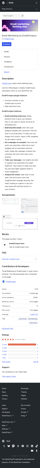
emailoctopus (33, 323)
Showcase (24, 388)
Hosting (4, 395)
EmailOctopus (9, 39)
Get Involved (25, 405)
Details (6, 52)
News (4, 392)
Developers (6, 412)
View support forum (9, 376)
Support (7, 72)
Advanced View (7, 328)
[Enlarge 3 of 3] (35, 217)
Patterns (24, 399)
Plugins (23, 395)
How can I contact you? (10, 259)
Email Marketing (32, 319)
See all (35, 362)
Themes (24, 392)
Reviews (7, 57)
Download (6, 44)
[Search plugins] (22, 16)
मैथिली (8, 441)
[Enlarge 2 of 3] (35, 201)
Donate (24, 412)
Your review (6, 362)
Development (8, 67)
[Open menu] (37, 3)
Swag (24, 416)
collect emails (23, 319)
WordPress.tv (7, 416)
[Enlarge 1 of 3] (17, 201)
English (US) (34, 314)
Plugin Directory (7, 9)
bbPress (6, 429)
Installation (8, 62)
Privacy (4, 399)
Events (23, 409)
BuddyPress (7, 432)
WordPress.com (8, 422)
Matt (4, 425)
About (4, 388)
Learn (4, 405)
